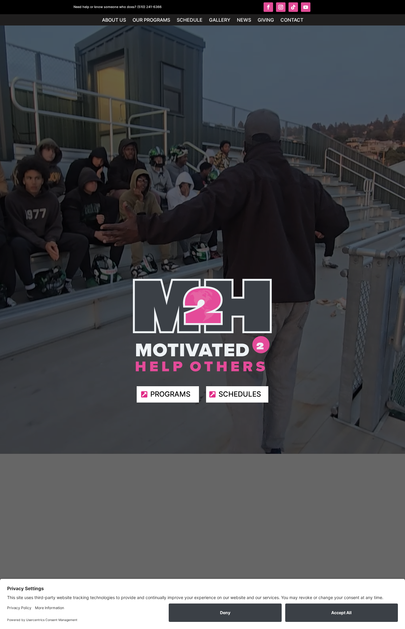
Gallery (219, 20)
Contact (291, 20)
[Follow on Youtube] (305, 7)
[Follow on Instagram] (281, 7)
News (244, 20)
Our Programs (151, 20)
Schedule (190, 20)
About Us (114, 20)
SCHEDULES (240, 394)
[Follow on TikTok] (293, 7)
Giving (266, 20)
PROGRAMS (170, 394)
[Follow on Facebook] (268, 7)
